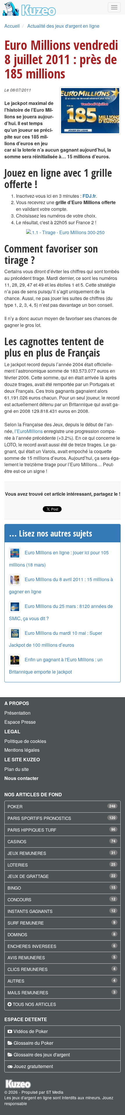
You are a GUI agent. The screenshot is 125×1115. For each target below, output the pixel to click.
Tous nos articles (34, 1004)
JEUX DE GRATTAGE (28, 876)
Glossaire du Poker (33, 1042)
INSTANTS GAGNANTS (30, 911)
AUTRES (16, 981)
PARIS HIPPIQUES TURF (32, 830)
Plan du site (16, 769)
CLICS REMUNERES (28, 969)
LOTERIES (18, 865)
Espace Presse (20, 721)
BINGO (14, 888)
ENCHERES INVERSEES (32, 946)
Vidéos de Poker (30, 1031)
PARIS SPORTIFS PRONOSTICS (39, 818)
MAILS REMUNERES (28, 992)
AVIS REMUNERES (26, 957)
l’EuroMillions (29, 431)
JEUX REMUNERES (27, 853)
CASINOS (17, 841)
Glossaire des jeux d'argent (42, 1054)
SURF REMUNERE (26, 923)
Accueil (12, 25)
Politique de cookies (25, 741)
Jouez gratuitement (33, 1066)
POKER (15, 806)
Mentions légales (22, 749)
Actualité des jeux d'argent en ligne (63, 25)
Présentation (17, 712)
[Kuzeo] (28, 7)
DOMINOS (17, 934)
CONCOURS (19, 899)
